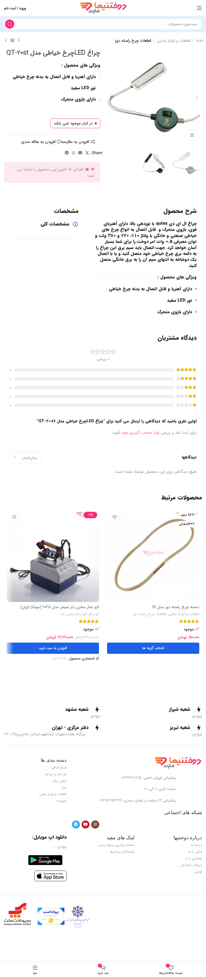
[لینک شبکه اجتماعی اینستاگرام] (95, 824)
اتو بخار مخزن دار (73, 614)
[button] (196, 97)
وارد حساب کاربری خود (140, 432)
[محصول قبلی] (19, 40)
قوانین (198, 871)
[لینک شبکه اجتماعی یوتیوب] (86, 824)
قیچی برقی (59, 780)
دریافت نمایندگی (191, 865)
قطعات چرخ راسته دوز (133, 40)
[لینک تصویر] (178, 763)
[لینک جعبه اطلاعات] (185, 709)
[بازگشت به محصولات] (12, 40)
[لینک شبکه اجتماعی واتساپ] (73, 153)
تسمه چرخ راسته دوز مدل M (175, 607)
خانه (199, 40)
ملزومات (61, 800)
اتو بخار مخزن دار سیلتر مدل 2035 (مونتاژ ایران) (59, 607)
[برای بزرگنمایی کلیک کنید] (192, 135)
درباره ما (196, 845)
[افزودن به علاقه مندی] (114, 517)
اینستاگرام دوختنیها (122, 851)
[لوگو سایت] (103, 8)
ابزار (64, 787)
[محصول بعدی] (6, 40)
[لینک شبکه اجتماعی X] (87, 153)
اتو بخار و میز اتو (56, 774)
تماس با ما (195, 851)
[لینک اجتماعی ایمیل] (80, 153)
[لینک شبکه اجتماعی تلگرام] (66, 153)
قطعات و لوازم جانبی (173, 40)
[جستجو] (9, 24)
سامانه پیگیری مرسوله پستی (116, 845)
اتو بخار (93, 614)
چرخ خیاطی (59, 767)
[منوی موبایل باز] (199, 8)
